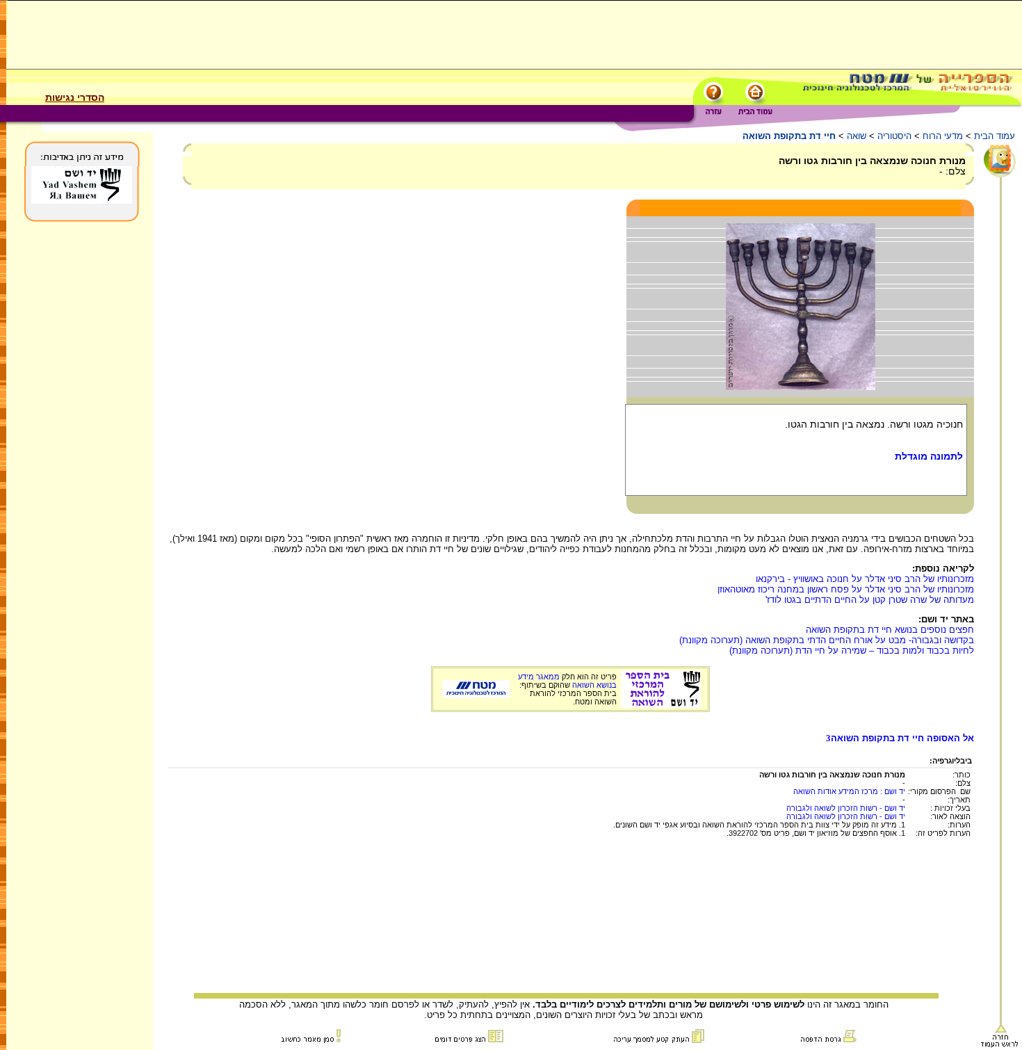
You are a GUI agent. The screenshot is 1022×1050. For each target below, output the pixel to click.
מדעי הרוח (943, 136)
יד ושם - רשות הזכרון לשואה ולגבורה (845, 808)
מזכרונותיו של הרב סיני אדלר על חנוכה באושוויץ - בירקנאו (865, 579)
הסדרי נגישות (74, 97)
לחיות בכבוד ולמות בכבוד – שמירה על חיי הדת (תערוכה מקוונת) (851, 650)
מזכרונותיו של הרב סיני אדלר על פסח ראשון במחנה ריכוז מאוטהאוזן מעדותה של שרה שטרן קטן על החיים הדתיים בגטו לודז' (845, 594)
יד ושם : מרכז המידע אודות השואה (849, 791)
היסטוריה (894, 136)
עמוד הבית (994, 136)
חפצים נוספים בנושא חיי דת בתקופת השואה (890, 629)
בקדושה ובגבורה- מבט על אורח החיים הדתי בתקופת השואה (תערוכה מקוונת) (826, 640)
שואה (856, 136)
